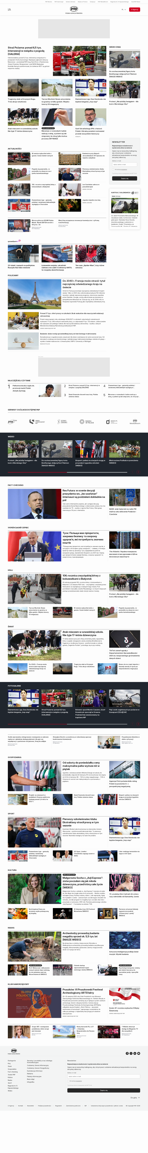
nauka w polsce (45, 344)
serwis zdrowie (87, 189)
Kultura (12, 870)
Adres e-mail (116, 161)
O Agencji (134, 9)
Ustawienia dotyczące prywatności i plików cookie (107, 1106)
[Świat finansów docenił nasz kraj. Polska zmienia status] (82, 397)
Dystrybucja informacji (34, 1071)
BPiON (33, 1035)
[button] (138, 472)
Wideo (11, 436)
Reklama (30, 1073)
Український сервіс (18, 527)
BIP (86, 1106)
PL (123, 9)
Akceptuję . (121, 169)
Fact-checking (15, 485)
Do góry (134, 1098)
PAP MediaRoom (36, 228)
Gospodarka (14, 757)
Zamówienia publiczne (73, 1106)
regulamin (124, 169)
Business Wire (61, 226)
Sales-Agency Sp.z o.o (127, 743)
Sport (11, 814)
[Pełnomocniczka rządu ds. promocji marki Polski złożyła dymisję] (34, 390)
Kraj (10, 570)
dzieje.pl (78, 136)
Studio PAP (11, 1074)
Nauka (11, 928)
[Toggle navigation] (9, 9)
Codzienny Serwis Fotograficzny (38, 1068)
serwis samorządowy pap (48, 328)
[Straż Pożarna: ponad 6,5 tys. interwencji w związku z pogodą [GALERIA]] (82, 388)
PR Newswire (56, 743)
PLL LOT (79, 1037)
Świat (11, 626)
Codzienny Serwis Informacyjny (38, 1065)
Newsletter (30, 1106)
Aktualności (14, 149)
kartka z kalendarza (120, 193)
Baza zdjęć (31, 1079)
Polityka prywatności (44, 1106)
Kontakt (20, 1106)
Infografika (30, 1082)
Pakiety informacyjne (34, 1076)
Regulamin (58, 1106)
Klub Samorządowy (18, 984)
